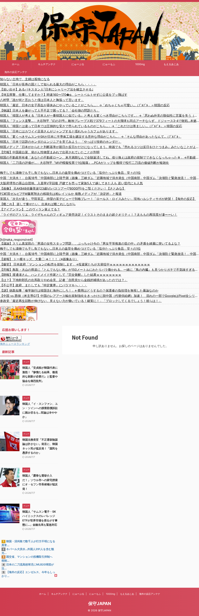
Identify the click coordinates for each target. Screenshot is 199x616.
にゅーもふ (109, 64)
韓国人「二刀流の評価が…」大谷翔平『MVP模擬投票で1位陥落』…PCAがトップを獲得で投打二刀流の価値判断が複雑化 (84, 163)
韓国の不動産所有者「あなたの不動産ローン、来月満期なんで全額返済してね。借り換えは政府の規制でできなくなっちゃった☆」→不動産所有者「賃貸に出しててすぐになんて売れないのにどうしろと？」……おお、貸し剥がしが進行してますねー (99, 157)
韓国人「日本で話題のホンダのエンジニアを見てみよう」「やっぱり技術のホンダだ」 (60, 142)
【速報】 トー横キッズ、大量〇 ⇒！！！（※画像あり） (39, 259)
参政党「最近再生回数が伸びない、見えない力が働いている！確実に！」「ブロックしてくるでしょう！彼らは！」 (81, 301)
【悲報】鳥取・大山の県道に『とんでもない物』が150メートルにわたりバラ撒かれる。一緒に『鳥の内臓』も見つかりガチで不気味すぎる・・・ (99, 270)
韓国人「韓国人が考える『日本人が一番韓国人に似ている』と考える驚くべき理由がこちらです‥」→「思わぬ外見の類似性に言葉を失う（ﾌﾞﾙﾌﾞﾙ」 (99, 115)
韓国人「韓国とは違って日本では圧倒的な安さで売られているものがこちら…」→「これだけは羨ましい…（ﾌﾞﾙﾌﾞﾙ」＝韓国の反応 (91, 126)
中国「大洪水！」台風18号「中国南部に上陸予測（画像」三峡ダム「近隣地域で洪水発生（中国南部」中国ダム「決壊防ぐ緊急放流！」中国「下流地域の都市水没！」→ (99, 178)
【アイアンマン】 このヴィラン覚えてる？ (30, 209)
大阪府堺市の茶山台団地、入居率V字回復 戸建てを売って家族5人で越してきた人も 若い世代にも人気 (71, 183)
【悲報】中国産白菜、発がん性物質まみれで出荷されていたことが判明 (50, 152)
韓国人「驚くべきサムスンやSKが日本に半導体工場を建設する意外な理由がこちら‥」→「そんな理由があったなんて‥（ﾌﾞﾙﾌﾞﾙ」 (90, 136)
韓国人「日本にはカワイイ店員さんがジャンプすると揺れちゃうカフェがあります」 (59, 131)
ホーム (15, 64)
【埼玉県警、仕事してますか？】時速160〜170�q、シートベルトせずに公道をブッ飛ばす (63, 95)
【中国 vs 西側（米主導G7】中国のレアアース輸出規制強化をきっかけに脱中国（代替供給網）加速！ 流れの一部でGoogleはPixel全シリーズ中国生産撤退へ (99, 296)
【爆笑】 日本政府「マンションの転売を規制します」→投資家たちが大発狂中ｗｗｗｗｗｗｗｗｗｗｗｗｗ (75, 264)
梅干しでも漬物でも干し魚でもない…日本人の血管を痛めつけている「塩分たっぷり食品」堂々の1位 (70, 173)
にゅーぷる (78, 64)
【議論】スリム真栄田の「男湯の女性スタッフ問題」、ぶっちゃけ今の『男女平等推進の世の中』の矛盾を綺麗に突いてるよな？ (90, 243)
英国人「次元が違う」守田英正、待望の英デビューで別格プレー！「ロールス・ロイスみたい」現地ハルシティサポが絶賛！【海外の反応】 (98, 199)
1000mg (140, 64)
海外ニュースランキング (15, 343)
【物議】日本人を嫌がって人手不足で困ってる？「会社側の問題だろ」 (50, 110)
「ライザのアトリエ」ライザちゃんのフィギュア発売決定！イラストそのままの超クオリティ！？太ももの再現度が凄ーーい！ (88, 215)
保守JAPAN (99, 603)
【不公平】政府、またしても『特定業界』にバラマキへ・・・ (43, 285)
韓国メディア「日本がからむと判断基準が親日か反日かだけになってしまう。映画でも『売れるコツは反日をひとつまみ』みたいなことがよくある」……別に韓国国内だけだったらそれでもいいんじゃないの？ (99, 147)
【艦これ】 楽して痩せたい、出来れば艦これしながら (38, 204)
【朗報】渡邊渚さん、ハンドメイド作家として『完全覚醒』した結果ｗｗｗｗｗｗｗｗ (60, 275)
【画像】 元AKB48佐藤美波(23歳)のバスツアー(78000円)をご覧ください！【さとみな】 (62, 188)
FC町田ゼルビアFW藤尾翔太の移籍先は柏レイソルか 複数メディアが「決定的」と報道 (61, 194)
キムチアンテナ (47, 64)
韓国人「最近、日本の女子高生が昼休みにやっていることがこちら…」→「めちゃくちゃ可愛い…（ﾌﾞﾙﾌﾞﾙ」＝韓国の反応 (85, 105)
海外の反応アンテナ (15, 72)
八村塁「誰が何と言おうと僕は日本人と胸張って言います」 (42, 100)
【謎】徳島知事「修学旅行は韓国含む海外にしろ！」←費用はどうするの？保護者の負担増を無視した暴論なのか (79, 290)
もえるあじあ (171, 64)
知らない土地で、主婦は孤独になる (25, 79)
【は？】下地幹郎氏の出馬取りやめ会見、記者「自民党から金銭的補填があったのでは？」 (63, 280)
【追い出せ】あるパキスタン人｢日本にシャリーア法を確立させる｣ (46, 89)
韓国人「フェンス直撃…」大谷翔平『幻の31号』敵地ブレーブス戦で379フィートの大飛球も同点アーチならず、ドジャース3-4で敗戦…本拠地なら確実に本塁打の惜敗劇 (99, 121)
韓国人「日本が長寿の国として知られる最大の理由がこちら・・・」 (48, 84)
